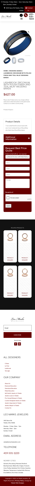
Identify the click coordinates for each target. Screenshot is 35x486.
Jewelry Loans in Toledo (12, 395)
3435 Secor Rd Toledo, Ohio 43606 (14, 9)
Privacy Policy (19, 480)
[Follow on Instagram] (19, 343)
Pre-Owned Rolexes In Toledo (13, 398)
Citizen (7, 363)
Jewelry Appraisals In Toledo (13, 403)
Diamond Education (10, 386)
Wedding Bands (15, 71)
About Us (7, 383)
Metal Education (9, 391)
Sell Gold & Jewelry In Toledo (13, 393)
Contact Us (30, 9)
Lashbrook (8, 368)
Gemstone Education (11, 388)
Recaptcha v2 (9, 192)
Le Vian (7, 366)
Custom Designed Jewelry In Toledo (15, 400)
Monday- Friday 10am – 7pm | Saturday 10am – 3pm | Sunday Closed (18, 3)
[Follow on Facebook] (15, 343)
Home (6, 71)
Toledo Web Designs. (17, 483)
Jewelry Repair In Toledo (12, 405)
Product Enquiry (10, 259)
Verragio (7, 371)
